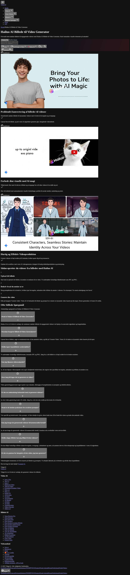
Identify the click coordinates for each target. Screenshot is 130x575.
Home (2, 27)
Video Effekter (9, 14)
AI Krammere (9, 498)
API (6, 24)
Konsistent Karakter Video (13, 488)
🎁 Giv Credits (9, 552)
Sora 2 (6, 483)
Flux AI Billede (9, 528)
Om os (7, 547)
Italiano (23, 568)
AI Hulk (7, 503)
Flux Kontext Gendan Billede (13, 523)
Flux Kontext (9, 521)
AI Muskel (8, 500)
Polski (61, 568)
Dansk (50, 568)
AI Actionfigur (9, 533)
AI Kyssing (8, 495)
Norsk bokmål (44, 568)
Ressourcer (8, 549)
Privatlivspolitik (9, 556)
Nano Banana (9, 518)
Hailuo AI (8, 493)
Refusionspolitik (9, 561)
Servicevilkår (8, 558)
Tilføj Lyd (8, 509)
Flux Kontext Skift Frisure (12, 524)
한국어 (32, 568)
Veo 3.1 (7, 481)
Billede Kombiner (10, 535)
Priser (6, 22)
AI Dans (7, 497)
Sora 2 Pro (8, 479)
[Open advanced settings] (45, 46)
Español (7, 568)
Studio (6, 8)
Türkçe (65, 568)
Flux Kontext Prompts (11, 526)
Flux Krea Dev (9, 519)
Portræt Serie (8, 540)
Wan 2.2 (7, 490)
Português (18, 568)
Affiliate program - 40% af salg (14, 563)
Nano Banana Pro (10, 516)
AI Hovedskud (9, 536)
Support (7, 554)
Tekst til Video (9, 486)
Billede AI (8, 17)
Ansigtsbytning (9, 505)
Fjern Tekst (8, 538)
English (3, 568)
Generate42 (8, 50)
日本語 (28, 568)
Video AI (7, 11)
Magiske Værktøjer (10, 20)
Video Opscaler (9, 507)
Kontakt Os (21, 464)
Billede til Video (9, 485)
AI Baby (7, 502)
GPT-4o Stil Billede (10, 531)
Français (12, 568)
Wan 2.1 (7, 491)
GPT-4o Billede (9, 530)
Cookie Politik (9, 559)
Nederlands (55, 568)
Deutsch (37, 568)
